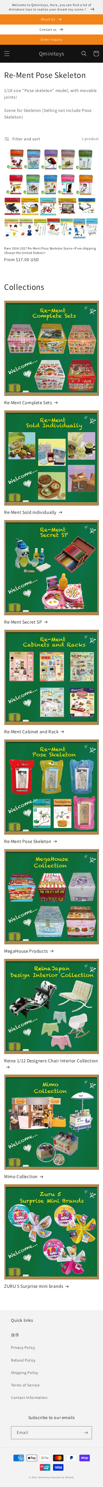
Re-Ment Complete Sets (28, 403)
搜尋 (15, 1335)
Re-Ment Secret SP (23, 622)
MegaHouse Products (26, 951)
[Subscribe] (86, 1432)
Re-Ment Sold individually (30, 512)
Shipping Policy (24, 1372)
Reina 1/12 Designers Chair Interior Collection (51, 1061)
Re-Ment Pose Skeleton (27, 841)
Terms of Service (25, 1385)
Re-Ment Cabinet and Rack (31, 732)
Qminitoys (44, 1477)
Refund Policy (23, 1360)
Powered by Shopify (62, 1477)
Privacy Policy (23, 1347)
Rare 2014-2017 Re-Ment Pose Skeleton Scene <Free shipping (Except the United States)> (50, 250)
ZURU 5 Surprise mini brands (33, 1286)
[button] (7, 54)
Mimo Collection (21, 1176)
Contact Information (29, 1397)
